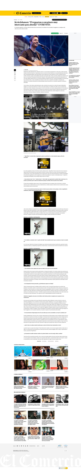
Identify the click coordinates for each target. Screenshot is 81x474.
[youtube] (23, 445)
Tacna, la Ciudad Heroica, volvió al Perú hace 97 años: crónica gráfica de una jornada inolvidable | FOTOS (74, 93)
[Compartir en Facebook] (15, 74)
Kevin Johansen (44, 341)
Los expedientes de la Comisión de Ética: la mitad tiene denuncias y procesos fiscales (74, 76)
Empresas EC (47, 16)
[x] (19, 445)
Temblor (40, 16)
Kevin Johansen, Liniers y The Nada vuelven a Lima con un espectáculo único (62, 405)
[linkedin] (25, 445)
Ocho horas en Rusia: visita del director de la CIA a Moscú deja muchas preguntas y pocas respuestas (74, 81)
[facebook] (17, 445)
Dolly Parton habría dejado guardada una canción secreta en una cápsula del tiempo (20, 387)
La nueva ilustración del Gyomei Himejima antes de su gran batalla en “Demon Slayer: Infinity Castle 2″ (34, 438)
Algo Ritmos (56, 341)
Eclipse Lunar (52, 16)
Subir (65, 450)
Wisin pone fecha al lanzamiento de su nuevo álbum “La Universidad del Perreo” (48, 387)
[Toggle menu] (14, 13)
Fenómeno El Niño (31, 16)
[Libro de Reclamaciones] (66, 446)
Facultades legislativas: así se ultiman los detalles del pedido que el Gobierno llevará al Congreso (74, 64)
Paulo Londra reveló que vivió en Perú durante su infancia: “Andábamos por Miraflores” (34, 387)
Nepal (43, 16)
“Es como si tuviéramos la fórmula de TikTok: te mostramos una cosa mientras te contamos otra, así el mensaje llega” (20, 406)
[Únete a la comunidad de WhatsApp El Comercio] (55, 33)
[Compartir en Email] (15, 78)
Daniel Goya (26, 69)
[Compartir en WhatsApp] (15, 72)
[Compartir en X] (15, 76)
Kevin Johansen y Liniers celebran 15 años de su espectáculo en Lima (34, 405)
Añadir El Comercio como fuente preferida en (59, 19)
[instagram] (21, 445)
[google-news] (27, 445)
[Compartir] (15, 70)
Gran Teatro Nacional (51, 341)
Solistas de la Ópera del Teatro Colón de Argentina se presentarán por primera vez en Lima (62, 387)
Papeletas (56, 16)
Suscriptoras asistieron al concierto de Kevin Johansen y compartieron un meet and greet (48, 405)
